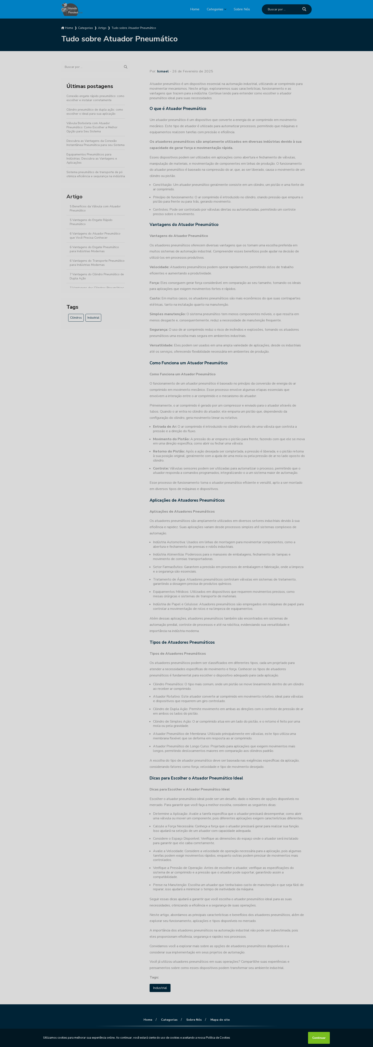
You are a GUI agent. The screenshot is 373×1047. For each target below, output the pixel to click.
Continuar (319, 1037)
